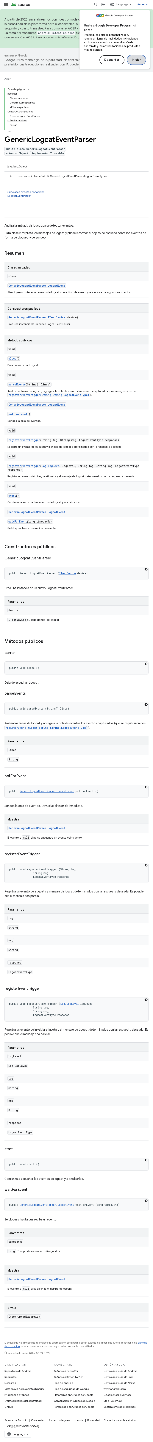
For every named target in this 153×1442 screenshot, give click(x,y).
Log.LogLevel (51, 466)
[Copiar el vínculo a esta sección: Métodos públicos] (47, 641)
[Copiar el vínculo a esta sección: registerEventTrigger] (44, 854)
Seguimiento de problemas (119, 1406)
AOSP (7, 78)
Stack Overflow (113, 1400)
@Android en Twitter (66, 1371)
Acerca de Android (15, 1420)
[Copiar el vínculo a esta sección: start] (16, 1149)
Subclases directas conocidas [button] (25, 193)
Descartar (112, 60)
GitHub (8, 1406)
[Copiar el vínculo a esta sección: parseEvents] (29, 693)
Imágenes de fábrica (16, 1395)
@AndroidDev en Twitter (68, 1377)
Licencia (79, 1420)
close (12, 358)
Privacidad (93, 1420)
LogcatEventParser (19, 195)
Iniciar (136, 60)
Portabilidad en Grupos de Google (74, 1406)
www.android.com (115, 1389)
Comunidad (38, 1420)
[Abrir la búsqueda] (95, 4)
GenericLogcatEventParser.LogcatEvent (36, 285)
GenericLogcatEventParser (27, 317)
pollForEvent (17, 414)
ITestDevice (56, 317)
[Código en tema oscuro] (146, 569)
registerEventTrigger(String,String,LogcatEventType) (48, 395)
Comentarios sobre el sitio (120, 1420)
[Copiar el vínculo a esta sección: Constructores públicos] (59, 547)
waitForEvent (17, 521)
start (12, 495)
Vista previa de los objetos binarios (24, 1389)
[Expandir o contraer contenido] (28, 89)
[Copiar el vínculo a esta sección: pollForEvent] (29, 776)
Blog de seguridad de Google (71, 1389)
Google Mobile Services (117, 1395)
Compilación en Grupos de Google (74, 1400)
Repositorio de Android (18, 1371)
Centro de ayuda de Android (121, 1371)
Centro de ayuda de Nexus (119, 1383)
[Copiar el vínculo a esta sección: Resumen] (28, 253)
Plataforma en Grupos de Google (73, 1395)
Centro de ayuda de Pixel (118, 1377)
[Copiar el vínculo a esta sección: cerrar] (19, 653)
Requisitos (10, 1377)
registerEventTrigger (24, 440)
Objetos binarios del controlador (23, 1400)
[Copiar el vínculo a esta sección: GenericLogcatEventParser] (55, 558)
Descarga (10, 1383)
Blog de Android (63, 1383)
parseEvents (17, 384)
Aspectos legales (59, 1420)
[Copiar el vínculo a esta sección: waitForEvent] (31, 1190)
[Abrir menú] (6, 4)
